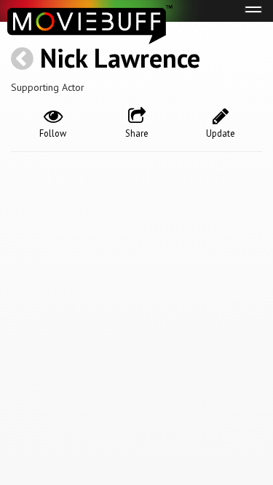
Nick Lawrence (120, 58)
